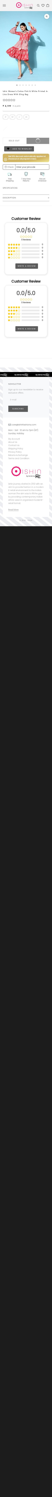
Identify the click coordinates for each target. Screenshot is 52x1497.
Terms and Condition (18, 458)
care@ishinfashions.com (24, 424)
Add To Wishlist (22, 149)
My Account (14, 438)
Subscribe (18, 408)
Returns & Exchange (18, 455)
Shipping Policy (15, 448)
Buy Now (34, 142)
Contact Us (13, 445)
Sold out (14, 140)
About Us (12, 442)
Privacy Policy (15, 452)
